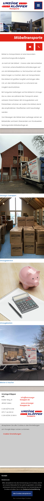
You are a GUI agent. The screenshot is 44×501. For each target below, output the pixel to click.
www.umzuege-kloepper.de (27, 404)
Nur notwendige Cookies (22, 498)
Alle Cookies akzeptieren (22, 493)
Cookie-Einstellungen (12, 434)
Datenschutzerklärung (31, 489)
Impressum (6, 480)
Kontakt (4, 476)
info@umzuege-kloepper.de (27, 398)
